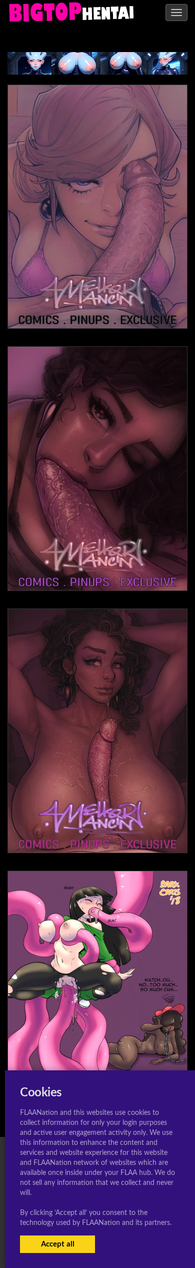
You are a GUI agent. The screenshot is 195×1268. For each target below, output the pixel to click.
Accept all (57, 1244)
